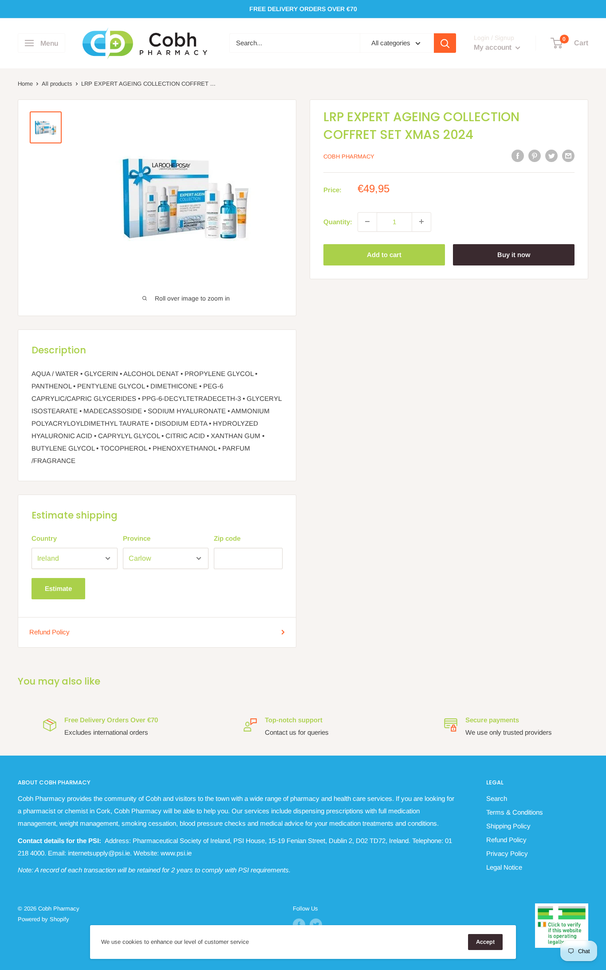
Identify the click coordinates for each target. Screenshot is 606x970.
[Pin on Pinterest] (534, 155)
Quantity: (337, 221)
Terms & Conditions (514, 812)
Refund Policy (49, 632)
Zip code (227, 538)
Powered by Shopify (43, 919)
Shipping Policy (508, 826)
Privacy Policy (507, 853)
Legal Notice (504, 867)
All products (57, 83)
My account (493, 47)
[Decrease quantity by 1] (367, 221)
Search (496, 798)
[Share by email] (568, 155)
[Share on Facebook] (518, 155)
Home (25, 83)
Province (136, 538)
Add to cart (384, 254)
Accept (485, 941)
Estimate (58, 588)
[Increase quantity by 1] (421, 221)
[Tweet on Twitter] (551, 155)
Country (44, 538)
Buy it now (513, 254)
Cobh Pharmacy (348, 156)
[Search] (445, 43)
